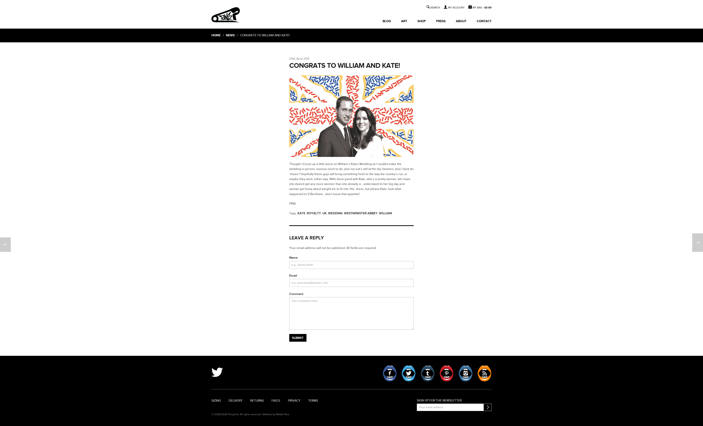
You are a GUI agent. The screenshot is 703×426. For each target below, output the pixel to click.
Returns (257, 401)
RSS (484, 373)
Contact (484, 21)
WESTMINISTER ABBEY (360, 213)
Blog (387, 21)
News (230, 35)
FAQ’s (275, 401)
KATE (301, 213)
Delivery (236, 401)
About (461, 21)
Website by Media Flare (276, 414)
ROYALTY (314, 213)
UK (324, 213)
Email (293, 276)
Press (441, 21)
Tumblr (428, 373)
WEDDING (335, 213)
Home (216, 35)
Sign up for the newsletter (439, 400)
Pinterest (446, 373)
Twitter (408, 373)
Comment (296, 294)
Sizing (216, 401)
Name (293, 258)
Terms (313, 401)
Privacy (294, 401)
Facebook (390, 373)
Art (404, 21)
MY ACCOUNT (456, 7)
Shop (421, 21)
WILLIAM (385, 213)
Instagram (465, 373)
